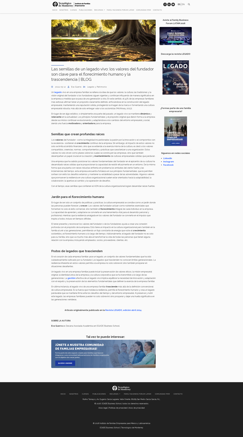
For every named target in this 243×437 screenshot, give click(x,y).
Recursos (99, 10)
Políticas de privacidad (118, 408)
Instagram (168, 161)
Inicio (54, 10)
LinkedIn (167, 158)
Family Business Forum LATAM (120, 10)
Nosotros (63, 10)
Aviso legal (102, 408)
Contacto (157, 10)
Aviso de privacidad (137, 408)
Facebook (168, 165)
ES (179, 4)
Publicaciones (85, 10)
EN (183, 4)
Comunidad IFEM (143, 10)
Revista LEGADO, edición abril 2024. (123, 310)
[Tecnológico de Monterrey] (71, 4)
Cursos (73, 10)
